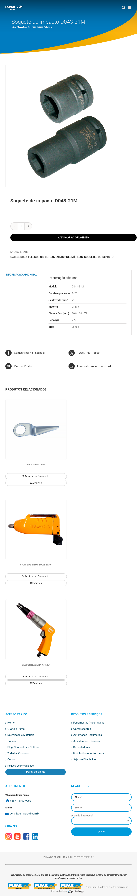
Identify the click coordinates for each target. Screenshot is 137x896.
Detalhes (37, 483)
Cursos (11, 741)
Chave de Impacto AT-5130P (36, 564)
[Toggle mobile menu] (128, 7)
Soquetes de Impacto (98, 257)
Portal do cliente (35, 772)
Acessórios (36, 257)
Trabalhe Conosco (18, 753)
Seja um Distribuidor (85, 759)
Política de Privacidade (20, 766)
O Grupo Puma (16, 729)
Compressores (82, 729)
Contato (12, 759)
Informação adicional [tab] (21, 274)
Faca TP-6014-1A (36, 464)
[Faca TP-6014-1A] (36, 429)
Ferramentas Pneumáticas (64, 257)
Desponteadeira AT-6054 (36, 665)
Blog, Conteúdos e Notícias (23, 747)
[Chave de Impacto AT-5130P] (36, 529)
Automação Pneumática (87, 735)
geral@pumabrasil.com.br (25, 813)
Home (11, 723)
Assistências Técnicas (86, 741)
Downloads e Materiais (20, 735)
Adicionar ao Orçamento (73, 237)
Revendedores (81, 747)
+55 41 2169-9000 (20, 800)
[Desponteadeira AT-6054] (36, 629)
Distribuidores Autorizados (89, 753)
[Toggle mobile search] (122, 7)
